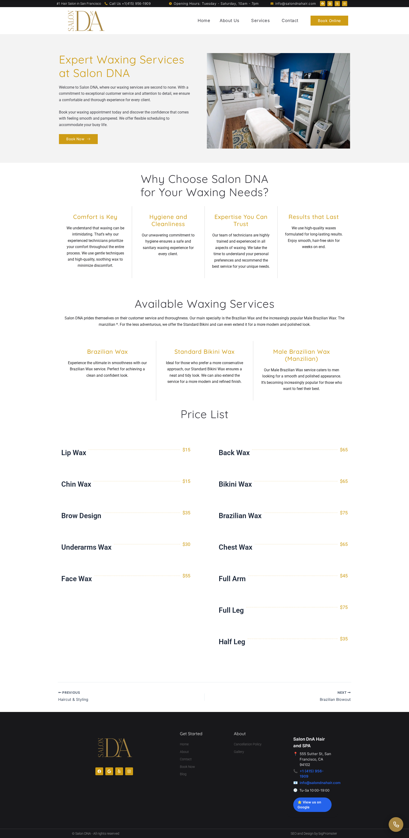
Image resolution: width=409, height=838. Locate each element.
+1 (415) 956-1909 (312, 774)
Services (260, 20)
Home (204, 20)
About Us (229, 20)
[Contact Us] (396, 824)
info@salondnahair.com (320, 782)
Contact (290, 20)
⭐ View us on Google (309, 804)
